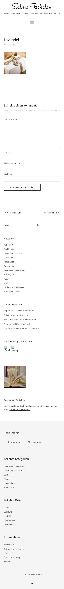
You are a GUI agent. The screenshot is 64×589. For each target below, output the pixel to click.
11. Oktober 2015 (10, 45)
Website (8, 174)
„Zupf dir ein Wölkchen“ (19, 409)
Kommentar (10, 119)
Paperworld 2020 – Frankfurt (17, 324)
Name (8, 152)
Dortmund (8, 524)
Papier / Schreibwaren (14, 287)
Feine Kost (9, 261)
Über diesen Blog (12, 557)
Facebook (15, 442)
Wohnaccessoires (12, 291)
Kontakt (7, 561)
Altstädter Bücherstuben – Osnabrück (21, 328)
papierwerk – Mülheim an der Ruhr (19, 310)
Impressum (9, 544)
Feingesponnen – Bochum (16, 315)
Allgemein (8, 244)
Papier (7, 479)
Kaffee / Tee (9, 274)
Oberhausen (9, 520)
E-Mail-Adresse (12, 163)
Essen (6, 507)
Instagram (36, 442)
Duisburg (8, 511)
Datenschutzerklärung (14, 549)
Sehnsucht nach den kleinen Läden (20, 319)
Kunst (6, 278)
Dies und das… (11, 257)
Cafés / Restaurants (13, 253)
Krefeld (7, 516)
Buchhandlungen (11, 249)
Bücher (7, 474)
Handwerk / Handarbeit (14, 270)
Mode (6, 283)
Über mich (8, 553)
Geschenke (9, 266)
